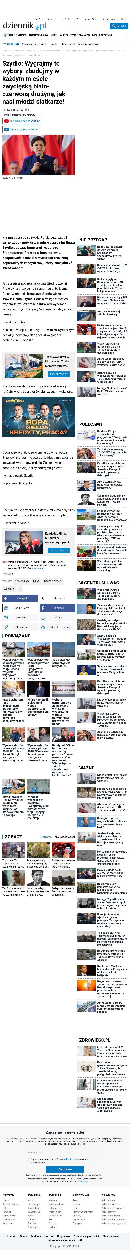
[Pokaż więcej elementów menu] (125, 35)
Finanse (77, 1204)
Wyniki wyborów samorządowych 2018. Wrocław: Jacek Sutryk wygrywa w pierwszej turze (13, 753)
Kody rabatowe (56, 1204)
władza (9, 589)
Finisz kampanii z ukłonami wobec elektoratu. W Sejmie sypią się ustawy (38, 707)
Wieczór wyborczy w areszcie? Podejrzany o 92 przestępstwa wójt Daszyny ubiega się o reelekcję (38, 807)
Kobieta (53, 1200)
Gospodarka (34, 1208)
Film (51, 1219)
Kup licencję (37, 568)
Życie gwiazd (55, 1215)
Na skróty (8, 1194)
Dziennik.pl (34, 1194)
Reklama (36, 1236)
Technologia (34, 1204)
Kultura (52, 1227)
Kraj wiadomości (65, 836)
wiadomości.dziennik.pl (25, 51)
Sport (31, 1215)
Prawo (76, 1200)
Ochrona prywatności (86, 1236)
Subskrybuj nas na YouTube (25, 120)
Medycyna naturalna (83, 1212)
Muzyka (53, 1223)
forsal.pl (51, 19)
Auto (30, 1200)
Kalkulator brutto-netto (113, 1219)
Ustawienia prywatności (61, 1240)
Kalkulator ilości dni (111, 1204)
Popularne (46, 836)
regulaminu (67, 1159)
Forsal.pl (7, 1212)
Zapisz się (65, 1169)
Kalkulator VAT (109, 1212)
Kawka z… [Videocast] (63, 44)
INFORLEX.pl (65, 19)
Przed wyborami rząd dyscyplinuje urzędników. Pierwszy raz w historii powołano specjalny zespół (13, 710)
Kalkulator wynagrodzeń (114, 1223)
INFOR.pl (39, 19)
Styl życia (77, 1223)
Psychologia (79, 1219)
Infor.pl (6, 1200)
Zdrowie (32, 1219)
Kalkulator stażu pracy (113, 1208)
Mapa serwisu (111, 1236)
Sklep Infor (8, 1223)
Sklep (123, 19)
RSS (81, 1240)
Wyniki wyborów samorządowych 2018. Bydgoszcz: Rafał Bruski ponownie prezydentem (38, 669)
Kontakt (11, 1236)
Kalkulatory (108, 1194)
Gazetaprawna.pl (11, 1204)
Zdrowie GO (41, 44)
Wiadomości (34, 1212)
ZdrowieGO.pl (90, 19)
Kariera (49, 1236)
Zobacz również (59, 374)
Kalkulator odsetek (111, 1215)
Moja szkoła (55, 1212)
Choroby (77, 1215)
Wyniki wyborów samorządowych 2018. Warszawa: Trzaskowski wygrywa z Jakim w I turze (38, 753)
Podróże (32, 1223)
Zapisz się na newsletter (24, 129)
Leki (75, 1208)
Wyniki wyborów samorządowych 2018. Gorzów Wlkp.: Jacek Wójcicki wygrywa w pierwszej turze (13, 669)
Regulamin (63, 1236)
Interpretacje (9, 1219)
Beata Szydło (53, 581)
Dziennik (6, 51)
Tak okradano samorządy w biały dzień (61, 662)
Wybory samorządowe (50, 51)
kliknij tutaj (83, 1181)
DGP (78, 19)
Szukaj (121, 25)
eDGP (5, 1208)
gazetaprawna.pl (109, 19)
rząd (36, 581)
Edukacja (53, 1208)
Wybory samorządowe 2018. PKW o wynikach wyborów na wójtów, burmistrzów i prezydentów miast (61, 711)
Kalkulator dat (109, 1200)
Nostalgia (27, 44)
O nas (23, 1236)
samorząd (22, 581)
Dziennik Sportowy (87, 44)
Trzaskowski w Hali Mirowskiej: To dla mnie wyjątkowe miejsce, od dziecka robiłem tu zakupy (58, 361)
